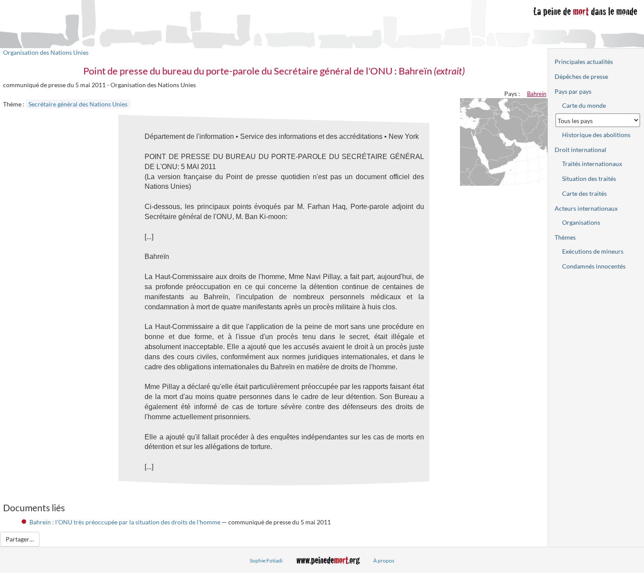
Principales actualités (584, 61)
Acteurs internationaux (586, 208)
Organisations (581, 222)
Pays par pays (573, 91)
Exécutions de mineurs (592, 251)
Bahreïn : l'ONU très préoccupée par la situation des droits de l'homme (124, 522)
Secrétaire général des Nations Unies (77, 104)
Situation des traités (589, 178)
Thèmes (565, 237)
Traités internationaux (592, 163)
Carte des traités (584, 193)
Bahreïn (536, 93)
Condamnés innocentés (594, 266)
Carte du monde (584, 105)
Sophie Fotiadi (266, 560)
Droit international (580, 149)
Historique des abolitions (596, 134)
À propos (383, 560)
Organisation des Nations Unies (45, 52)
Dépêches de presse (581, 76)
